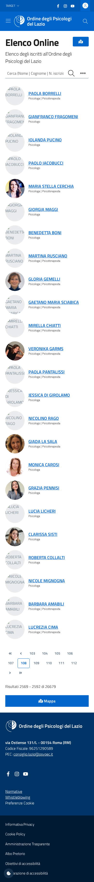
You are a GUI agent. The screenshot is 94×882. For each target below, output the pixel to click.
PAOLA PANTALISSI (46, 371)
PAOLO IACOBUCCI (45, 163)
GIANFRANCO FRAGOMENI (53, 116)
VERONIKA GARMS (45, 348)
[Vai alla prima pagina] (10, 653)
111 (61, 663)
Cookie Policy (15, 834)
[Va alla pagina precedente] (21, 653)
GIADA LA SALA (42, 441)
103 (32, 653)
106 (70, 653)
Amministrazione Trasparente (27, 844)
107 (11, 663)
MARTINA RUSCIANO (47, 255)
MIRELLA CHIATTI (44, 325)
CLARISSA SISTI (42, 534)
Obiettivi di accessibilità (22, 863)
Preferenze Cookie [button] (19, 803)
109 (36, 663)
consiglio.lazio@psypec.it (33, 754)
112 (74, 663)
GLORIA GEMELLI (44, 279)
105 (57, 653)
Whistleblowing (17, 797)
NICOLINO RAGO (43, 418)
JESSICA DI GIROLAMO (49, 395)
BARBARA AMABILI (46, 603)
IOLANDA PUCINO (45, 139)
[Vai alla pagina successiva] (10, 673)
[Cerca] (85, 21)
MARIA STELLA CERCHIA (51, 186)
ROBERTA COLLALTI (46, 557)
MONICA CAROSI (43, 464)
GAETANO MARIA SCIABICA (53, 302)
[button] (13, 6)
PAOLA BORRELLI (44, 93)
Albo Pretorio (15, 853)
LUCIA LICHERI (42, 511)
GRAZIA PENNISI (43, 487)
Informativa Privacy (19, 824)
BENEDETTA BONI (44, 232)
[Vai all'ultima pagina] (20, 673)
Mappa (49, 701)
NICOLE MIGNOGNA (46, 580)
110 (49, 663)
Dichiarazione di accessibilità (26, 873)
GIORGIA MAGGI (43, 209)
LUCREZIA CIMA (43, 627)
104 (45, 653)
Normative (13, 791)
